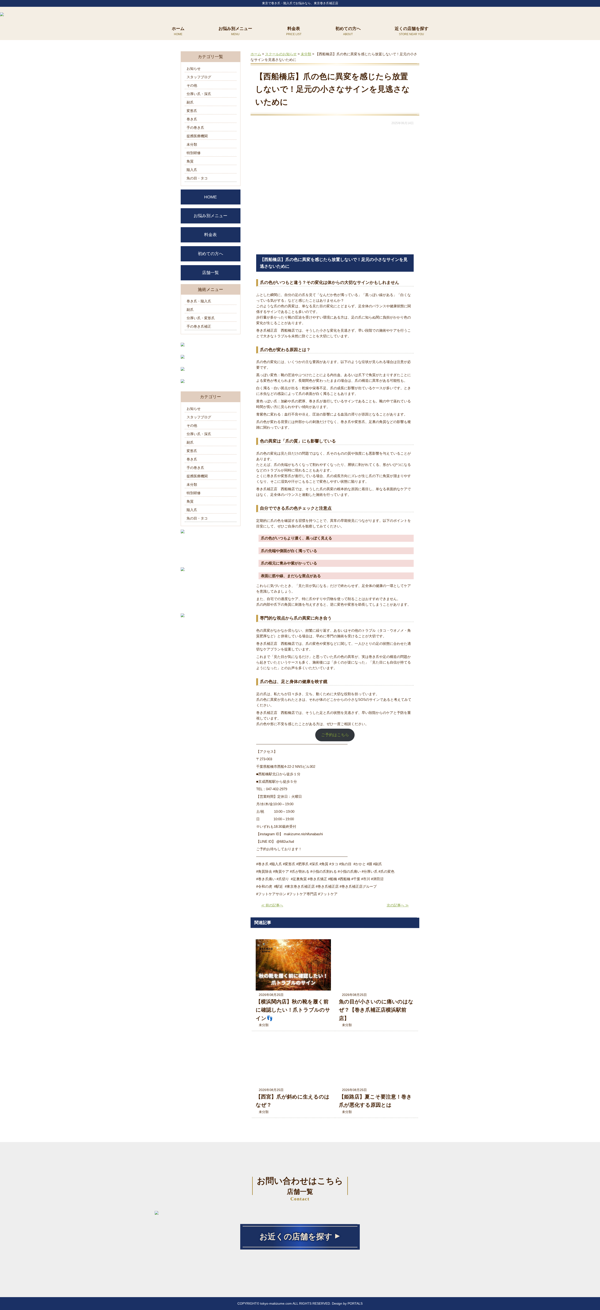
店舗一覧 (210, 272)
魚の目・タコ (197, 178)
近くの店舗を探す (411, 28)
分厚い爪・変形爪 (201, 318)
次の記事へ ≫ (398, 905)
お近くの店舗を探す (295, 1236)
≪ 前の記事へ (272, 905)
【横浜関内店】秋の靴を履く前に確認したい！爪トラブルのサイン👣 (293, 1010)
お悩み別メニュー (235, 28)
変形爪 (192, 111)
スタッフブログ (199, 77)
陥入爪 (192, 170)
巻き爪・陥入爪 (199, 301)
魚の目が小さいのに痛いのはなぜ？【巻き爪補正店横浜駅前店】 (376, 1010)
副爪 (190, 102)
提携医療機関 (197, 136)
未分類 (264, 1025)
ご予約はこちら (335, 735)
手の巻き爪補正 (199, 326)
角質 (190, 161)
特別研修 (194, 153)
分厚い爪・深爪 (199, 94)
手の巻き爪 (195, 128)
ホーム (178, 28)
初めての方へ (348, 28)
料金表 (293, 28)
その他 (192, 85)
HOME (210, 197)
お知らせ (194, 69)
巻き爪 (192, 119)
